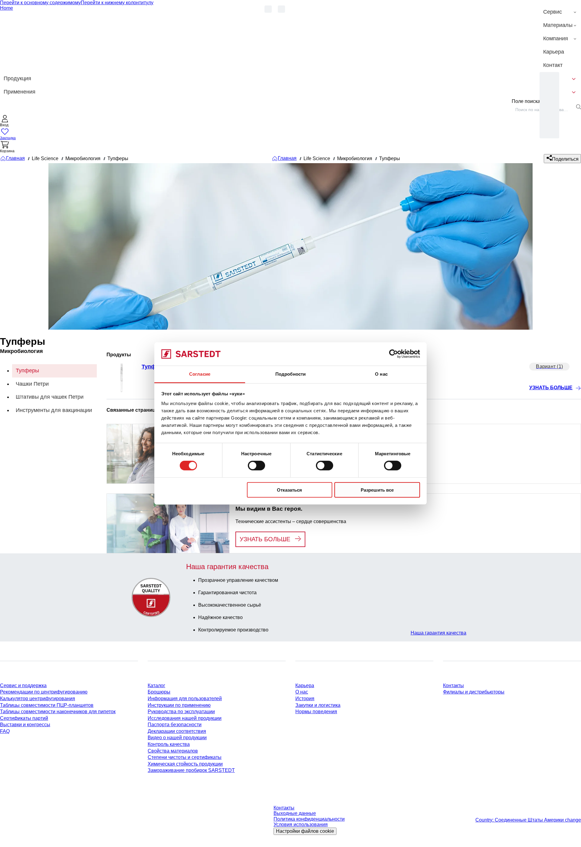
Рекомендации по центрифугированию (43, 691)
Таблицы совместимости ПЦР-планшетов (47, 705)
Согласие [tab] (199, 374)
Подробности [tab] (290, 374)
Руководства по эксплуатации (181, 711)
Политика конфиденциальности (309, 819)
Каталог (156, 685)
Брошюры (159, 691)
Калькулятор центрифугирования (37, 698)
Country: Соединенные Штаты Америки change (528, 819)
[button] (5, 121)
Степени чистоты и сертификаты (185, 757)
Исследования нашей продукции (185, 718)
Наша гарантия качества (438, 632)
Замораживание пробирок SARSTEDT (191, 770)
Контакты (453, 685)
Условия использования (301, 824)
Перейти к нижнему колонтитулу (117, 2)
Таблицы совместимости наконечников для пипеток (58, 711)
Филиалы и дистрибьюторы (473, 691)
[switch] (256, 465)
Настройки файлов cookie (305, 831)
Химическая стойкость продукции (185, 763)
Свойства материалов (173, 750)
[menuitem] (560, 12)
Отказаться (289, 489)
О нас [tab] (381, 374)
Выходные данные (295, 813)
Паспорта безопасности (175, 724)
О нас (301, 691)
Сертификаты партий (24, 718)
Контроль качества (169, 744)
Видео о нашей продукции (177, 737)
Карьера (304, 685)
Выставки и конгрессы (25, 724)
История (304, 698)
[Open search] (578, 107)
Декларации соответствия (177, 731)
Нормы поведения (316, 711)
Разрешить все (377, 489)
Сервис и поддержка (23, 685)
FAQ (5, 731)
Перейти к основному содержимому (40, 2)
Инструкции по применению (179, 705)
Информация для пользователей (185, 698)
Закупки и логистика (317, 705)
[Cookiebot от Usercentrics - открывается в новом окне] (393, 353)
